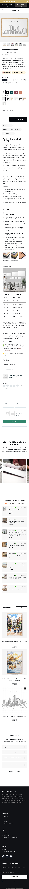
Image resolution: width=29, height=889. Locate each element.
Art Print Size (5, 77)
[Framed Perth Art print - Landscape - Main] (14, 27)
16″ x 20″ (11, 83)
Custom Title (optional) (8, 110)
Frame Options (6, 95)
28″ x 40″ (12, 86)
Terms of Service (19, 888)
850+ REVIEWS (14, 49)
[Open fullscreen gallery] (27, 40)
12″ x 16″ (23, 80)
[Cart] (27, 10)
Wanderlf (14, 10)
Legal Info (8, 888)
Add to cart (18, 119)
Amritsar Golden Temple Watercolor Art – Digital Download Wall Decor (14, 679)
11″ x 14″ (16, 80)
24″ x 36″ (5, 86)
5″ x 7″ (4, 80)
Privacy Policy (13, 888)
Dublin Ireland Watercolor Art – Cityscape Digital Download (14, 642)
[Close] (27, 1)
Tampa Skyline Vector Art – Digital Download (14, 716)
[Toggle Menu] (2, 10)
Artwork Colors (6, 89)
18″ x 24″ (18, 83)
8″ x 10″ (10, 80)
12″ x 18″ (5, 83)
